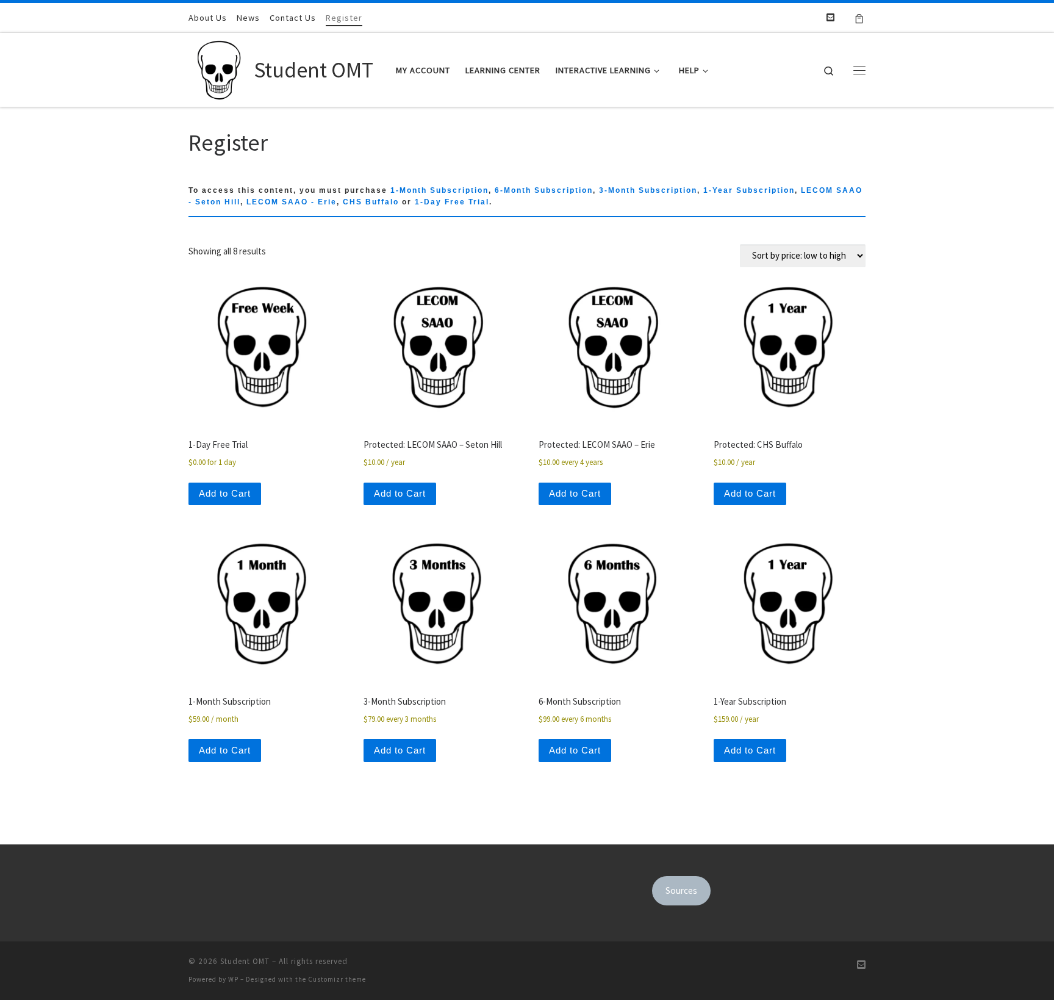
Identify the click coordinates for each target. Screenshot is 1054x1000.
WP (233, 979)
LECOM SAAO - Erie (291, 202)
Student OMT (245, 961)
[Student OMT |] (218, 67)
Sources (681, 890)
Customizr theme (337, 979)
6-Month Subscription (544, 190)
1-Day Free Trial (452, 202)
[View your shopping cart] (859, 17)
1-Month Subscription (439, 190)
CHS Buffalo (371, 202)
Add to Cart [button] (225, 493)
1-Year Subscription (749, 190)
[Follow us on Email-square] (830, 17)
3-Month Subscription (648, 190)
